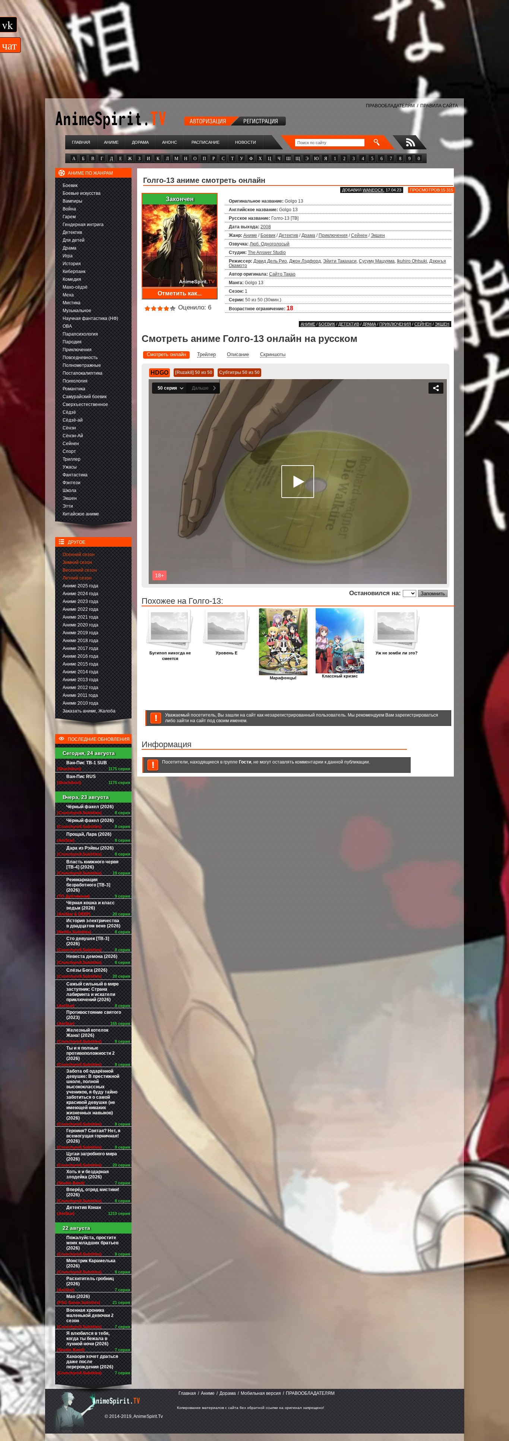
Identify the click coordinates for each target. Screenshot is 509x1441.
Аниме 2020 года (80, 625)
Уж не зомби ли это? (397, 653)
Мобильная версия (261, 1393)
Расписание (205, 142)
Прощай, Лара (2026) (88, 834)
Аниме (111, 142)
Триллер (71, 459)
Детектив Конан (83, 1207)
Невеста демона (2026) (91, 956)
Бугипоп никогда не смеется (170, 656)
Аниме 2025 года (80, 585)
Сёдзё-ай (73, 420)
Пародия (72, 342)
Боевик (70, 185)
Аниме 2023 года (80, 601)
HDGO (159, 372)
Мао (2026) (78, 1296)
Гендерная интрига (83, 224)
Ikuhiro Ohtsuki (412, 261)
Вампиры (72, 201)
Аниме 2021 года (80, 617)
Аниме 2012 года (80, 687)
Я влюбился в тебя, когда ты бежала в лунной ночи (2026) (88, 1338)
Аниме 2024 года (80, 593)
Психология (75, 381)
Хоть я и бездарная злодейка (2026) (87, 1174)
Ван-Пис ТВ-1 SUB (86, 762)
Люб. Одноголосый (270, 244)
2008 (265, 226)
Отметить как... (180, 293)
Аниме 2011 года (80, 695)
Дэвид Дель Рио (270, 261)
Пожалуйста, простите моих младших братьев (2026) (92, 1243)
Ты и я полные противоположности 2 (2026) (90, 1053)
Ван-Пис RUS (81, 776)
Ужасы (70, 467)
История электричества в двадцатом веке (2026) (93, 923)
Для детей (74, 240)
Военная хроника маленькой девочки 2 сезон (90, 1315)
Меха (68, 295)
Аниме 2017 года (80, 648)
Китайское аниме (81, 514)
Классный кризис (340, 676)
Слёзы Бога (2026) (86, 970)
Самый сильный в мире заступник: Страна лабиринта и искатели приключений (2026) (92, 991)
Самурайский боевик (85, 396)
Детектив (72, 232)
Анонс (169, 142)
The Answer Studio (267, 252)
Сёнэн (69, 428)
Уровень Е (226, 653)
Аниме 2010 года (80, 703)
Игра (68, 255)
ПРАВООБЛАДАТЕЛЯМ (390, 105)
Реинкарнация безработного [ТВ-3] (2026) (88, 885)
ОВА (67, 326)
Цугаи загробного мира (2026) (91, 1156)
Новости (245, 142)
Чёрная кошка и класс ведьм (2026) (90, 905)
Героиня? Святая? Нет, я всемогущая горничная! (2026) (93, 1136)
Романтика (74, 388)
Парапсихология (80, 334)
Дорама (140, 142)
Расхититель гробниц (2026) (90, 1281)
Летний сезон (77, 578)
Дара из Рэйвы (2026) (90, 848)
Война (69, 209)
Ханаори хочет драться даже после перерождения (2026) (92, 1361)
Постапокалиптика (82, 373)
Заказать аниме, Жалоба (89, 711)
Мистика (71, 302)
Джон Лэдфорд (305, 261)
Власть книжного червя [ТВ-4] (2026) (92, 864)
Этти (68, 506)
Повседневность (80, 357)
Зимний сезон (77, 562)
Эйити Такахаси (340, 261)
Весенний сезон (80, 570)
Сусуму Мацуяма (377, 261)
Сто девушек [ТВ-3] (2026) (87, 941)
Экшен (70, 498)
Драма (69, 248)
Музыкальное (77, 310)
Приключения (77, 349)
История (72, 263)
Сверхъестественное (85, 404)
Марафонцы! (283, 678)
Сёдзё (69, 412)
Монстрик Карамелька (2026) (91, 1263)
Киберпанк (74, 271)
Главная (81, 142)
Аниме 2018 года (80, 640)
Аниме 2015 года (80, 664)
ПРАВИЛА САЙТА (439, 105)
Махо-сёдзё (75, 287)
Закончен (180, 199)
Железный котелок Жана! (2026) (87, 1033)
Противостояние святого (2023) (93, 1015)
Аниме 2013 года (80, 679)
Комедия (72, 279)
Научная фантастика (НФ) (90, 318)
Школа (69, 490)
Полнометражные (82, 365)
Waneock (373, 190)
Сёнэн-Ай (73, 435)
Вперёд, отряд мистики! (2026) (92, 1192)
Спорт (69, 451)
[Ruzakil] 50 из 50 (193, 372)
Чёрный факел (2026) (90, 806)
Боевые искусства (82, 193)
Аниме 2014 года (80, 672)
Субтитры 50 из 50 (239, 372)
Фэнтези (71, 482)
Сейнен (71, 443)
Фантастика (75, 474)
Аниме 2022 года (80, 609)
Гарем (69, 216)
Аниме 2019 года (80, 632)
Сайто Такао (282, 274)
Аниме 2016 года (80, 656)
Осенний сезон (79, 554)
